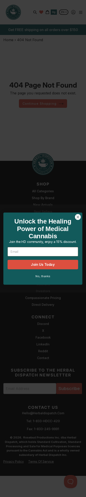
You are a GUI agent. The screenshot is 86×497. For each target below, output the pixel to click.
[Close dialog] (78, 217)
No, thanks (42, 276)
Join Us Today (43, 264)
